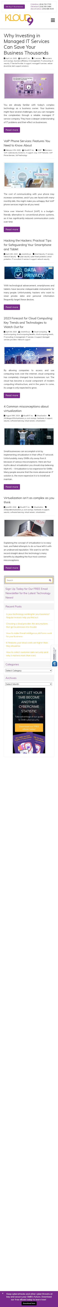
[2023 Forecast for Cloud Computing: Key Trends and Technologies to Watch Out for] (29, 355)
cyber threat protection (38, 257)
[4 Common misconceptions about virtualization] (29, 436)
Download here (29, 1303)
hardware (40, 418)
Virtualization (42, 416)
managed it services (39, 63)
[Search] (50, 580)
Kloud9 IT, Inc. (25, 58)
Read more (12, 129)
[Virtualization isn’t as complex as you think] (29, 527)
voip (35, 153)
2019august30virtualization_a (15, 418)
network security (43, 259)
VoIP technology (21, 155)
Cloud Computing (40, 332)
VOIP (39, 150)
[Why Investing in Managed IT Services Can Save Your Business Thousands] (29, 85)
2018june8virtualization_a (13, 510)
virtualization (40, 421)
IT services (37, 58)
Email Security (40, 254)
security (6, 421)
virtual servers (30, 421)
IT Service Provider (16, 63)
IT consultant (16, 259)
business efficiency (21, 61)
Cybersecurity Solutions (16, 153)
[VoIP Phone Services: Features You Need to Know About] (29, 175)
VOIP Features (43, 153)
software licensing (17, 421)
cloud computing (10, 334)
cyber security (25, 257)
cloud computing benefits (26, 334)
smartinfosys (26, 254)
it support (27, 63)
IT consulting (8, 337)
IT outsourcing (46, 61)
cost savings (31, 418)
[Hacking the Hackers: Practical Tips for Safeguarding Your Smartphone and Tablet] (29, 272)
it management (34, 61)
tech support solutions (20, 66)
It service (25, 259)
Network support (24, 340)
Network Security (10, 257)
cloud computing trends (44, 334)
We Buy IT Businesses (14, 7)
